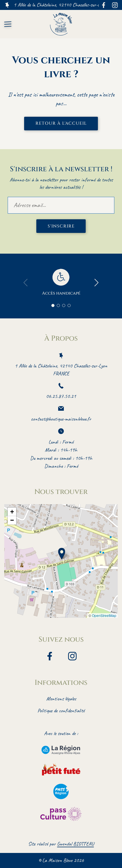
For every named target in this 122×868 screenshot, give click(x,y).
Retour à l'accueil (61, 123)
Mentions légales (61, 698)
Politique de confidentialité (61, 710)
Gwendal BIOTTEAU (75, 843)
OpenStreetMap (104, 615)
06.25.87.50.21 (61, 396)
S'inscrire (61, 226)
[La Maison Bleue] (61, 24)
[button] (61, 554)
